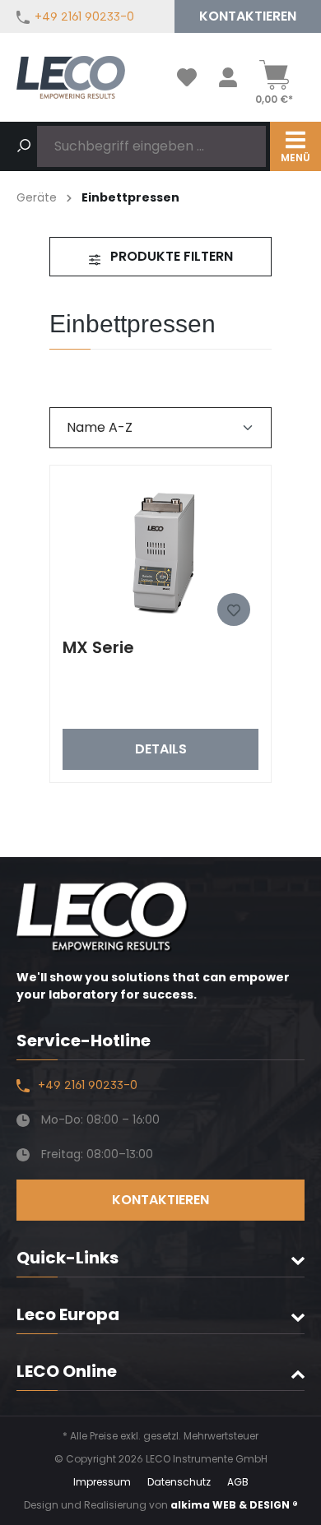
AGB (238, 1482)
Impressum (102, 1482)
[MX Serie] (160, 552)
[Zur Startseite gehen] (70, 77)
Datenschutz (179, 1482)
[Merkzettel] (186, 77)
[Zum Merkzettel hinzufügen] (233, 609)
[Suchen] (24, 146)
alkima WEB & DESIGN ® (234, 1505)
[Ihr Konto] (228, 77)
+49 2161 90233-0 (84, 16)
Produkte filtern (170, 256)
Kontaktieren (247, 16)
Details (161, 748)
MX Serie (98, 647)
